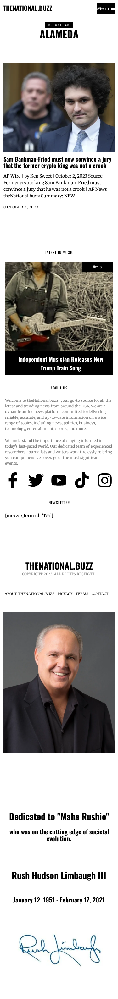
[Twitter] (36, 480)
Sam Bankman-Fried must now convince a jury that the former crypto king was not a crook (57, 162)
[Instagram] (105, 480)
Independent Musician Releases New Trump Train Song (60, 363)
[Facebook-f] (13, 480)
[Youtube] (59, 480)
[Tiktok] (82, 480)
